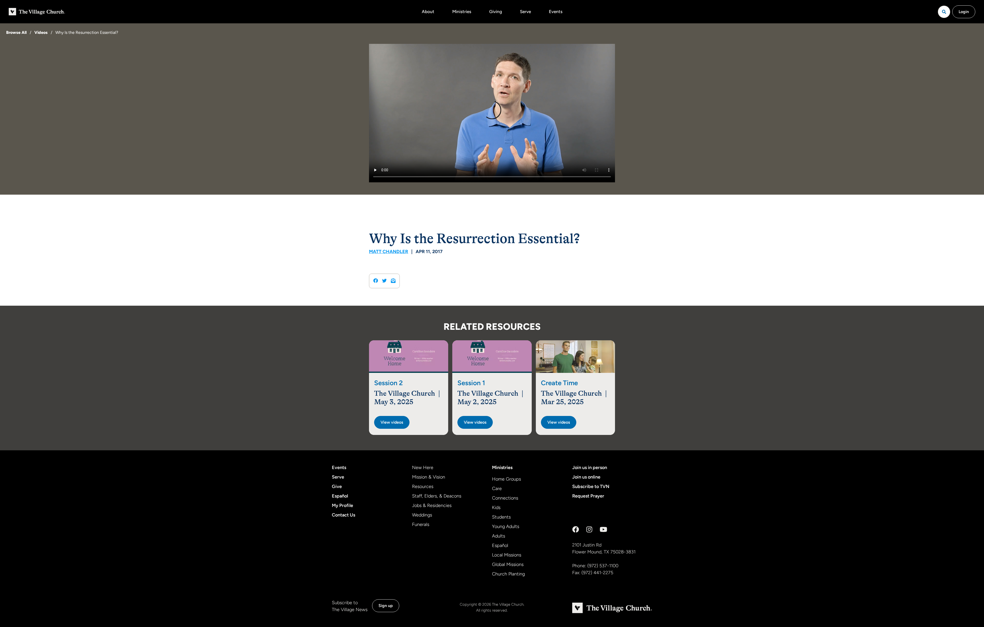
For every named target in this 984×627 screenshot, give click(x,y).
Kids (496, 507)
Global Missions (508, 564)
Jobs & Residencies (432, 505)
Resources (422, 486)
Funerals (420, 524)
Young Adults (505, 526)
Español (340, 496)
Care (497, 488)
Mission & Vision (428, 477)
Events (555, 11)
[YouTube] (603, 529)
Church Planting (508, 574)
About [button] (428, 11)
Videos (41, 32)
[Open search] (944, 12)
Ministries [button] (461, 11)
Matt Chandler (388, 251)
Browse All (16, 32)
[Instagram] (589, 529)
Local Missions (506, 555)
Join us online (586, 477)
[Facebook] (575, 529)
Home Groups (506, 479)
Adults (498, 536)
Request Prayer (588, 496)
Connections (505, 498)
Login (964, 11)
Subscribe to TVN (590, 486)
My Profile (342, 505)
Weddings (422, 515)
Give (337, 486)
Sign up (385, 605)
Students (501, 517)
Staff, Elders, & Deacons (436, 496)
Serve (525, 11)
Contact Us (343, 515)
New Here (422, 467)
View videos (392, 422)
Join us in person (589, 467)
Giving (495, 11)
